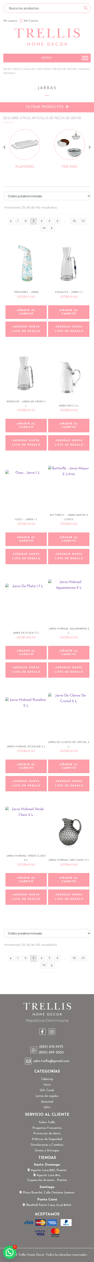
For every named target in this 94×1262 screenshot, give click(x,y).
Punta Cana (47, 1199)
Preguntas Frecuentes (47, 1128)
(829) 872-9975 (51, 1047)
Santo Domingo (47, 1165)
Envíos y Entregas (47, 1150)
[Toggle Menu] (85, 58)
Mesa (17, 69)
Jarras (84, 69)
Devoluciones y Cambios (47, 1145)
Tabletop (47, 1079)
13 (83, 221)
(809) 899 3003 (51, 1052)
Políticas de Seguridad (47, 1139)
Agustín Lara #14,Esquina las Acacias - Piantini (47, 1178)
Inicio (7, 69)
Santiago (47, 1187)
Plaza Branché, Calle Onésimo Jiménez (48, 1192)
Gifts (47, 1107)
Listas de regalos (47, 1096)
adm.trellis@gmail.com (51, 1061)
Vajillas (29, 69)
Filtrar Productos (45, 107)
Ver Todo (43, 69)
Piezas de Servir (64, 69)
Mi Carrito (31, 21)
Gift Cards (47, 1090)
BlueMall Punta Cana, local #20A (48, 1205)
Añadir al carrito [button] (26, 312)
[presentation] (4, 148)
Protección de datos (47, 1133)
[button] (47, 58)
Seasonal (47, 1101)
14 (44, 228)
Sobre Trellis (47, 1122)
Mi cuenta (10, 21)
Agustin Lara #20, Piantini (48, 1170)
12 (74, 221)
